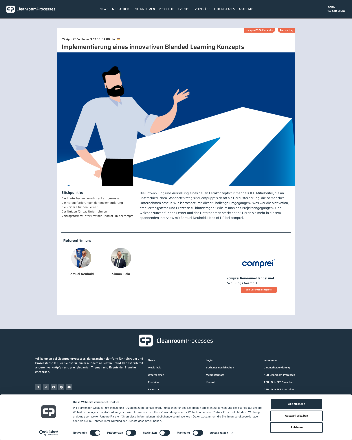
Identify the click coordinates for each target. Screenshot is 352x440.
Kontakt (210, 382)
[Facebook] (54, 387)
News (104, 9)
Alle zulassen (296, 403)
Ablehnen (296, 427)
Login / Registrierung (336, 9)
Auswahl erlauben (296, 415)
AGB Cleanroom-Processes (279, 375)
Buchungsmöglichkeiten (220, 368)
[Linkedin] (38, 387)
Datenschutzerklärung (277, 368)
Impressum (270, 360)
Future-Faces (224, 9)
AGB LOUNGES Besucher (278, 382)
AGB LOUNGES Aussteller (279, 389)
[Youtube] (69, 387)
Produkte (166, 9)
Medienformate (215, 375)
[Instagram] (46, 387)
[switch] (131, 433)
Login (209, 360)
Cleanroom (35, 9)
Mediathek (120, 9)
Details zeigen (219, 432)
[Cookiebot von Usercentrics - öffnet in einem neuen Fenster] (49, 433)
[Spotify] (61, 387)
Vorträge (202, 9)
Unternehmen (144, 9)
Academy (246, 9)
